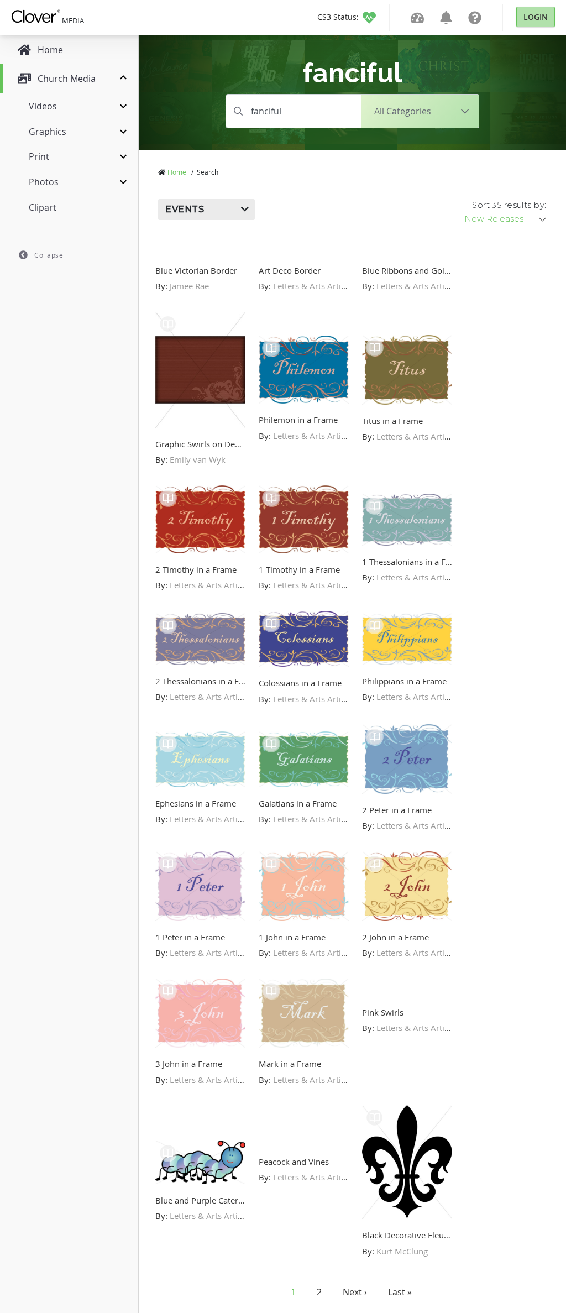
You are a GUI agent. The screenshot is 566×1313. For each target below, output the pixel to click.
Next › (355, 1292)
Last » (400, 1292)
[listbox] (506, 219)
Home (176, 172)
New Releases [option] (493, 219)
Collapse (48, 254)
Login (535, 17)
